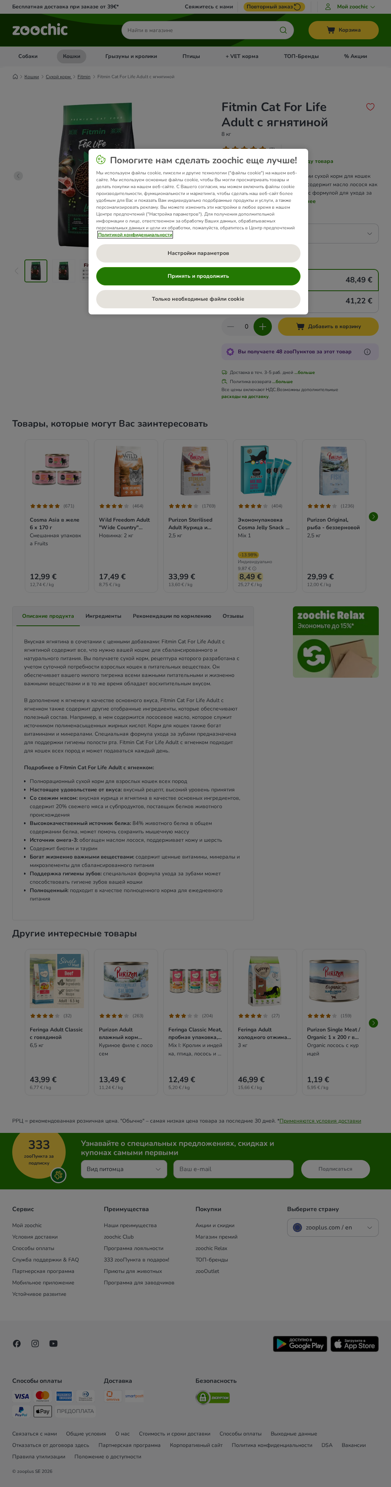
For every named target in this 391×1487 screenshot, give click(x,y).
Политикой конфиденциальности (135, 235)
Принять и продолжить (198, 276)
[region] (198, 231)
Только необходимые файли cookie (198, 299)
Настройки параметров (198, 253)
